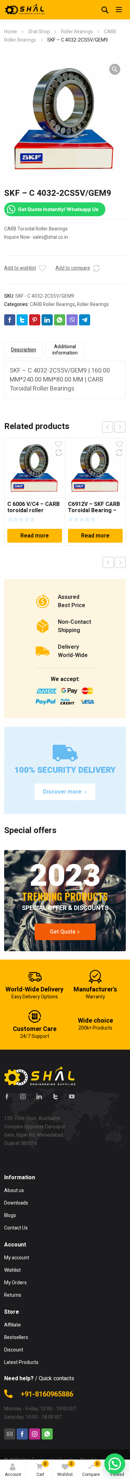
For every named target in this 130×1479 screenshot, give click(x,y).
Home (10, 31)
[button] (114, 69)
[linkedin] (39, 1096)
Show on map (19, 1157)
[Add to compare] (96, 268)
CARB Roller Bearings (52, 304)
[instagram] (22, 1096)
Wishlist (65, 1469)
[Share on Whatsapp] (59, 319)
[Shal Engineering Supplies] (25, 9)
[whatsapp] (47, 1433)
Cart (41, 1469)
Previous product (108, 562)
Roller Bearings (77, 31)
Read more (34, 536)
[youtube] (71, 1096)
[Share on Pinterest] (34, 319)
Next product (120, 562)
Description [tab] (23, 349)
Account (13, 1474)
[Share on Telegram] (84, 319)
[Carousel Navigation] (113, 426)
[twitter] (55, 1096)
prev (107, 426)
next (119, 426)
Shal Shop (39, 31)
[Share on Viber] (72, 319)
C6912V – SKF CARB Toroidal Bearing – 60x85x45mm (94, 510)
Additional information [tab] (65, 350)
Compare (91, 1469)
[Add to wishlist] (42, 268)
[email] (9, 1433)
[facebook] (6, 1096)
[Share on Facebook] (9, 319)
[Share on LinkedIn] (47, 319)
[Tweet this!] (22, 319)
